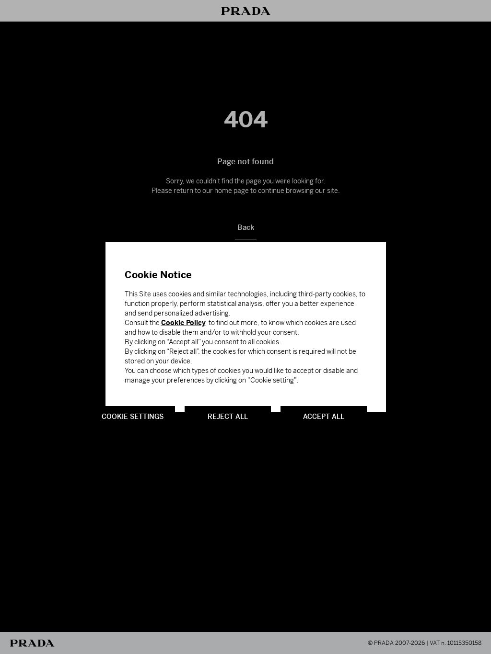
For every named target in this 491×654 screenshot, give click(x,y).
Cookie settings (133, 415)
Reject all (228, 415)
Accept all (323, 415)
